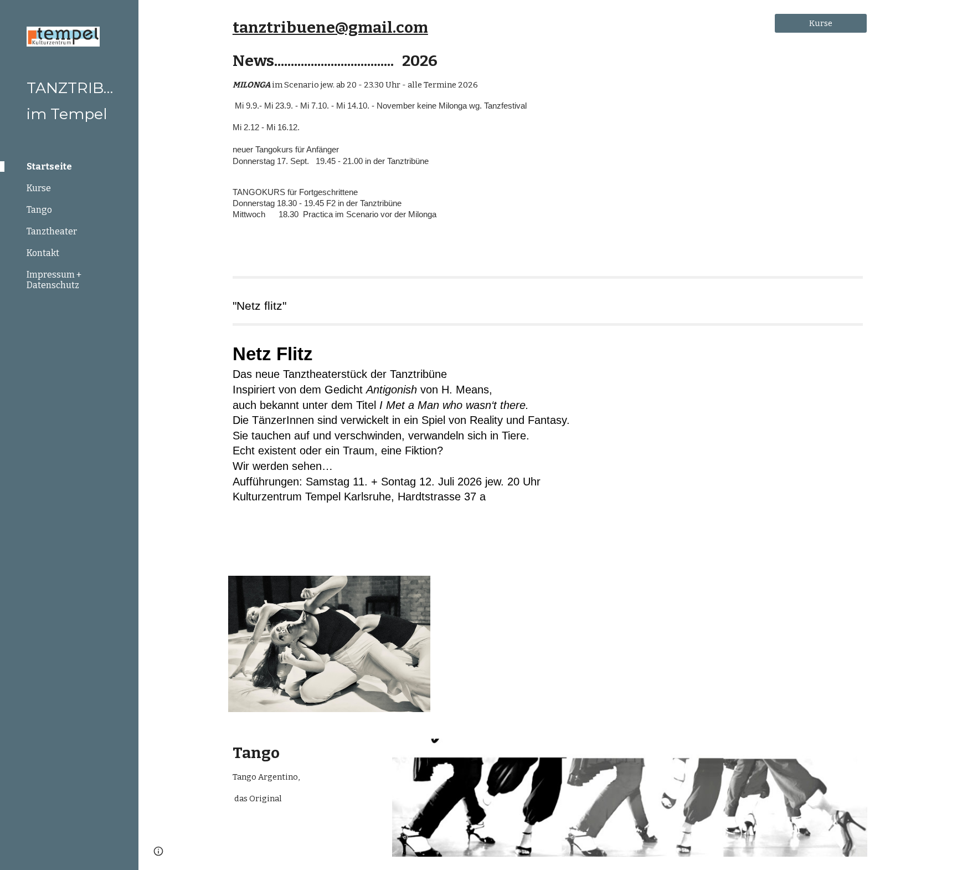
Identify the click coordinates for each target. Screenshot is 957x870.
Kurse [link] (39, 188)
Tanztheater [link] (52, 231)
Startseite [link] (49, 166)
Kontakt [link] (43, 253)
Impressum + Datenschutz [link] (54, 279)
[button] (943, 15)
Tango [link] (39, 209)
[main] (493, 129)
